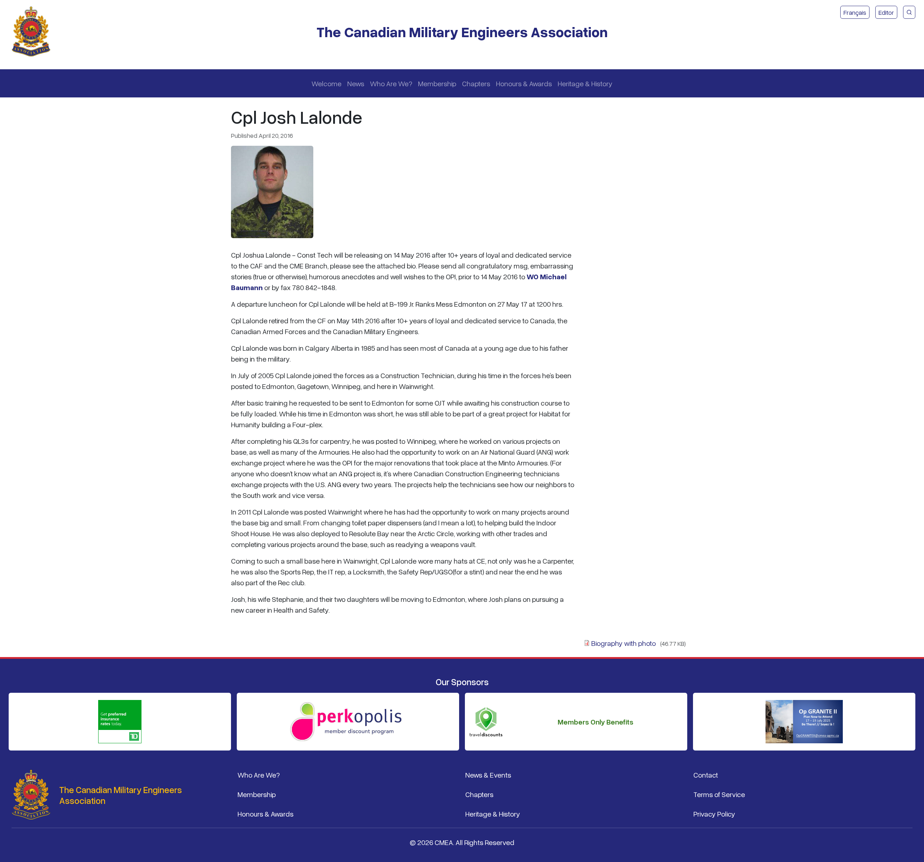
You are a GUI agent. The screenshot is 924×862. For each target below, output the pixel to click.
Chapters (476, 83)
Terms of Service (719, 794)
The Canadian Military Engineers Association (462, 31)
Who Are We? (391, 83)
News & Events (488, 774)
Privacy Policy (714, 813)
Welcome (326, 83)
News (355, 83)
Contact (705, 774)
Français (855, 12)
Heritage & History (585, 83)
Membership (437, 83)
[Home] (34, 32)
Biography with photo (623, 643)
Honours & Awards (524, 83)
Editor (886, 12)
